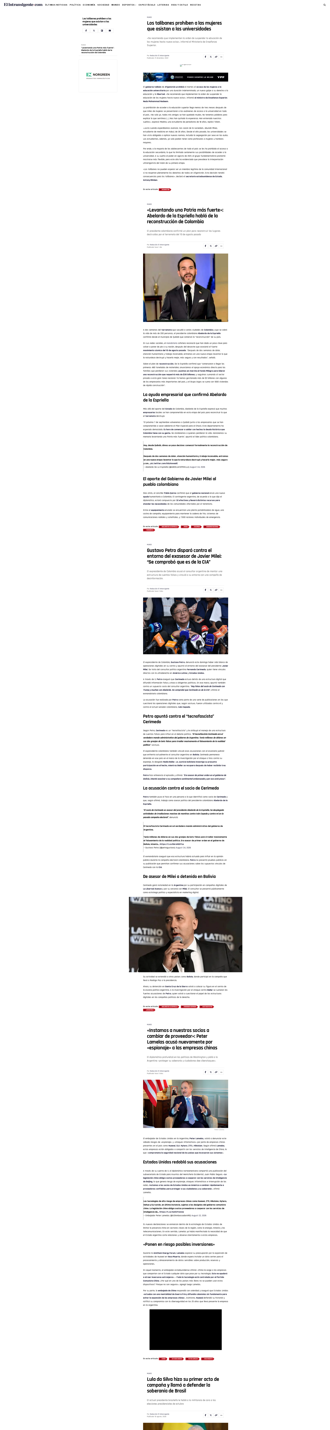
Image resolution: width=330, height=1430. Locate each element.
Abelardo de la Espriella (209, 333)
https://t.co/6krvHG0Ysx (172, 844)
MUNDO (116, 5)
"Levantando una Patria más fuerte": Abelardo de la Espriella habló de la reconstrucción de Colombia (97, 50)
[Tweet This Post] (211, 57)
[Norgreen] (98, 76)
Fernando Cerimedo (190, 1007)
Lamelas (220, 1145)
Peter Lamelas (193, 1359)
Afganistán (170, 86)
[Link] (216, 57)
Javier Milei (150, 1010)
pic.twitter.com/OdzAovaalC (164, 463)
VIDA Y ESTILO (179, 5)
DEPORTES (128, 5)
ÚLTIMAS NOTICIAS (56, 5)
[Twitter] (93, 31)
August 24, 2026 (197, 467)
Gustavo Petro (178, 662)
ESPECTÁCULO (147, 5)
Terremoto (149, 530)
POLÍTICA (75, 5)
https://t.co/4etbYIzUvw (171, 1211)
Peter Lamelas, (196, 1138)
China (164, 1359)
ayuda (186, 527)
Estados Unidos (177, 1359)
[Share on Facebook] (205, 57)
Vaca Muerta (208, 1359)
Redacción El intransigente (159, 55)
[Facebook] (86, 31)
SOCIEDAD (103, 5)
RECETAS (195, 5)
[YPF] (185, 78)
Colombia (208, 329)
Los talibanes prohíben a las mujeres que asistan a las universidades (96, 21)
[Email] (109, 31)
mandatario (172, 343)
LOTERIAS (163, 5)
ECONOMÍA (89, 5)
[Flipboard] (101, 31)
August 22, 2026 (199, 1215)
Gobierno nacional (212, 527)
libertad (161, 94)
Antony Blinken (150, 180)
